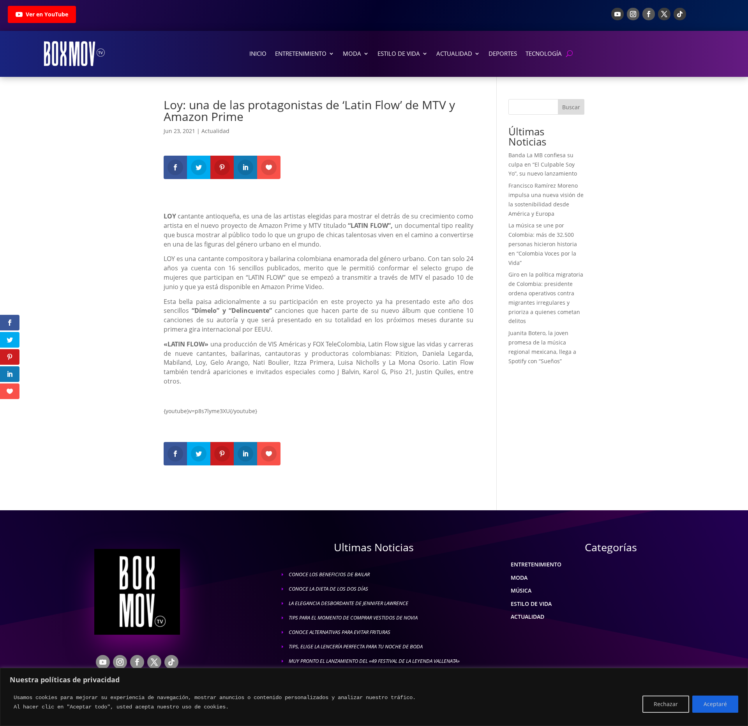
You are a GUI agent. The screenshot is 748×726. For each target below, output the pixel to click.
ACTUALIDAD (527, 616)
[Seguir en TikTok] (680, 14)
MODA (519, 577)
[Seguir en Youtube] (617, 14)
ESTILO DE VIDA (531, 603)
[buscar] (569, 54)
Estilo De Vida (399, 53)
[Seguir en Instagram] (633, 14)
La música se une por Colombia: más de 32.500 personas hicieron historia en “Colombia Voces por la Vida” (542, 244)
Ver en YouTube (47, 14)
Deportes (503, 53)
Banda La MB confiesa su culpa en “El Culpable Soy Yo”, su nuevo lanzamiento (542, 164)
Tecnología (544, 53)
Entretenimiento (300, 53)
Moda (352, 53)
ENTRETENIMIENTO (536, 564)
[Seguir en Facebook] (648, 14)
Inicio (257, 53)
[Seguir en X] (664, 14)
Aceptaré (715, 704)
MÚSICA (521, 590)
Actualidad (454, 53)
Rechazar (666, 704)
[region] (374, 697)
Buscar (571, 107)
